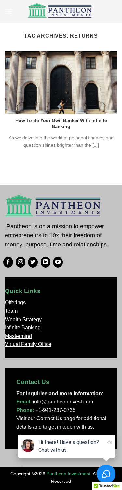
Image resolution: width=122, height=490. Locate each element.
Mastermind (18, 336)
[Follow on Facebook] (8, 262)
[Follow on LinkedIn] (45, 262)
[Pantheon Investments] (60, 11)
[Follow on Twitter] (33, 262)
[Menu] (9, 11)
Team (11, 311)
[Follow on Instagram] (20, 262)
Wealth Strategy (23, 319)
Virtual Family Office (28, 344)
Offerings (15, 302)
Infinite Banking (23, 327)
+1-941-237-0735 (55, 410)
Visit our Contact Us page (45, 418)
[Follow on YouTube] (58, 262)
